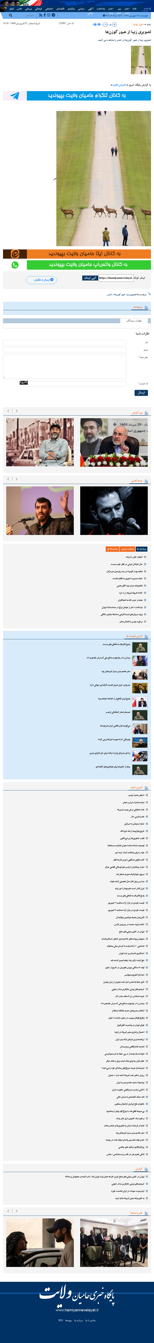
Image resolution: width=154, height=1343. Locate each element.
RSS (61, 1320)
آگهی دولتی (90, 9)
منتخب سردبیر (127, 549)
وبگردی (71, 9)
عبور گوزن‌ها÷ (119, 294)
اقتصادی (60, 9)
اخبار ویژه (110, 9)
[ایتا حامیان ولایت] (77, 254)
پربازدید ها (141, 549)
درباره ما (25, 2)
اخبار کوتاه (126, 9)
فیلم (12, 9)
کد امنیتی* (143, 383)
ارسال (141, 392)
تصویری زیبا (131, 294)
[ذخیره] (95, 24)
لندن (109, 294)
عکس (19, 9)
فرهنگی (38, 9)
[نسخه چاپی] (99, 24)
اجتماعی (49, 9)
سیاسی (81, 9)
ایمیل (145, 350)
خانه (135, 9)
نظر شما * (143, 357)
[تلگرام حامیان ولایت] (77, 96)
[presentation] (8, 411)
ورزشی (28, 9)
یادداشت (101, 9)
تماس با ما (16, 2)
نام (146, 342)
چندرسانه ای (112, 549)
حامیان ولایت (119, 85)
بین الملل (118, 9)
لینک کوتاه (139, 278)
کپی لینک (90, 278)
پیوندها (9, 2)
